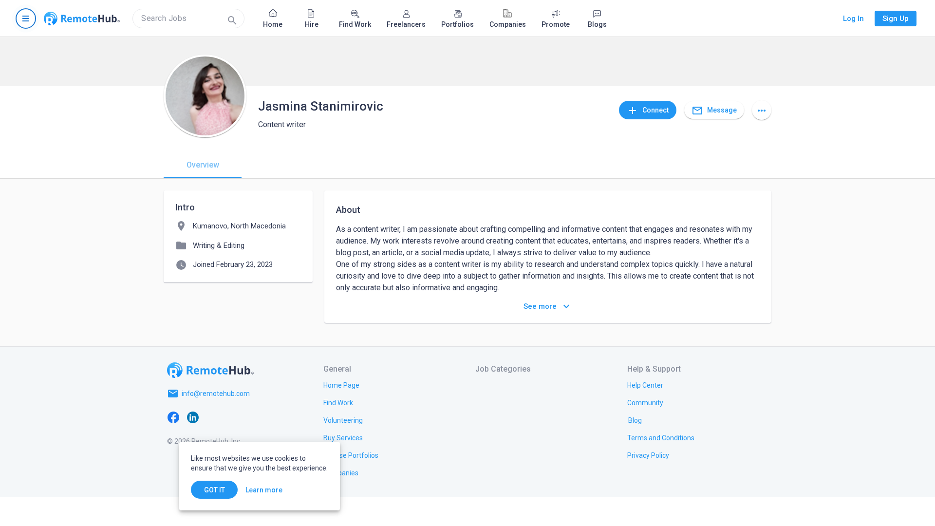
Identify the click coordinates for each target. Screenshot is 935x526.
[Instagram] (232, 417)
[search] (188, 18)
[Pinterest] (251, 417)
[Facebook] (173, 417)
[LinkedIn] (193, 417)
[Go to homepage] (82, 18)
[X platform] (212, 417)
